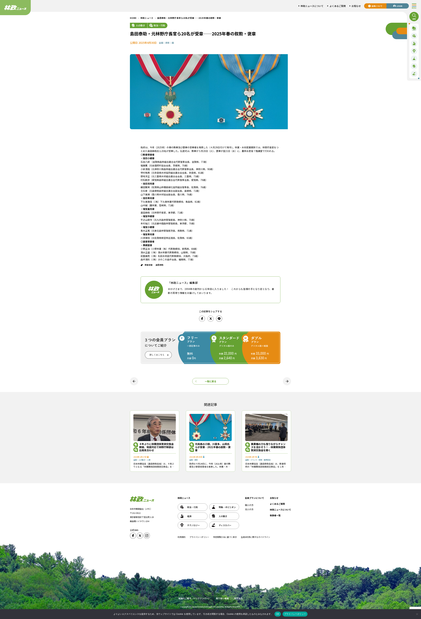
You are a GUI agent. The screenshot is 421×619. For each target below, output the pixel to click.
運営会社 (238, 598)
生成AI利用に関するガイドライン (255, 537)
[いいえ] (417, 614)
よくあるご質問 (277, 503)
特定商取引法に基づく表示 (225, 537)
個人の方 (249, 505)
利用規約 (182, 537)
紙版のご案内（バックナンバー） (194, 598)
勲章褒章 (149, 264)
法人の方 (249, 509)
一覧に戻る (210, 381)
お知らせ (274, 497)
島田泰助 (159, 264)
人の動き (140, 25)
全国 (161, 42)
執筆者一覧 (275, 515)
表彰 (167, 42)
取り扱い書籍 (222, 598)
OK (277, 614)
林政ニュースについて (280, 509)
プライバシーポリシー (199, 537)
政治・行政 (159, 25)
